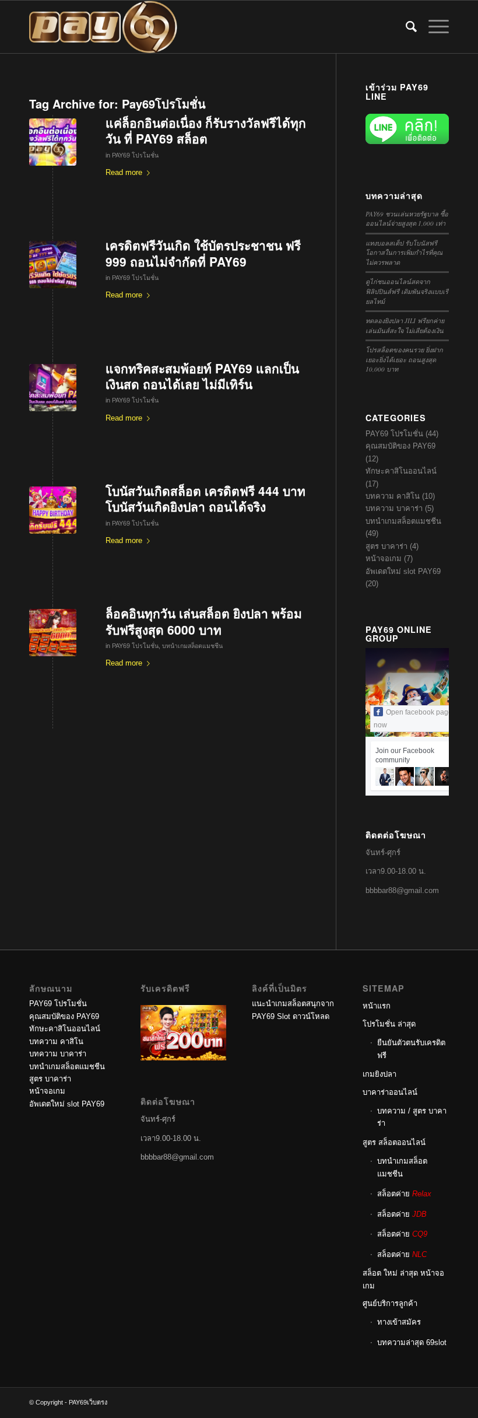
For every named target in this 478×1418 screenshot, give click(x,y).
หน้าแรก (377, 1006)
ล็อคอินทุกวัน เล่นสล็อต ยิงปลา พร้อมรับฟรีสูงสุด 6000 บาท (204, 621)
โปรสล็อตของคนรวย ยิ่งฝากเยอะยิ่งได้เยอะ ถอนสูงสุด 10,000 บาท (404, 359)
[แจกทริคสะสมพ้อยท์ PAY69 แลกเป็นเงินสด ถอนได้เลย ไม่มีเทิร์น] (52, 387)
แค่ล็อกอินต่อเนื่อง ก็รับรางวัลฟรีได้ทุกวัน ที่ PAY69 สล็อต (206, 130)
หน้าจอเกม (383, 558)
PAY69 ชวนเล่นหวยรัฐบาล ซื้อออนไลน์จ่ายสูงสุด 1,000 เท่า (406, 218)
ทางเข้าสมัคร (399, 1322)
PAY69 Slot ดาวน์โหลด (290, 1016)
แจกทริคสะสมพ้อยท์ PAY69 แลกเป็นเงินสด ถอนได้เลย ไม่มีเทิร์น (202, 376)
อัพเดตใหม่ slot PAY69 (403, 571)
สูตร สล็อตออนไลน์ (394, 1142)
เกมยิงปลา (379, 1074)
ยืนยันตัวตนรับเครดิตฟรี (411, 1048)
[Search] (405, 27)
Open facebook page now (413, 718)
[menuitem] (405, 27)
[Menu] (433, 27)
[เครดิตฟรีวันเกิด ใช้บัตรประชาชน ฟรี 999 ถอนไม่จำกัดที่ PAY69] (52, 264)
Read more (124, 172)
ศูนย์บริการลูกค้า (390, 1303)
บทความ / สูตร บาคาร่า (412, 1117)
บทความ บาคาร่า (394, 508)
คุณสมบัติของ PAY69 (400, 446)
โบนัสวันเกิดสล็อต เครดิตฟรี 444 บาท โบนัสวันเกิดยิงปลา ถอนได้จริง (205, 498)
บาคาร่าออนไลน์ (390, 1092)
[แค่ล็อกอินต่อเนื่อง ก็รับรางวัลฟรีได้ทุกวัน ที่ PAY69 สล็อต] (52, 142)
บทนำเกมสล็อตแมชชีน (192, 645)
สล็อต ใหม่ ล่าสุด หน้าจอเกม (403, 1279)
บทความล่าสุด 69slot (412, 1342)
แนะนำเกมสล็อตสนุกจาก (293, 1003)
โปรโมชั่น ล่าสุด (389, 1024)
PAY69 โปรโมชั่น (135, 155)
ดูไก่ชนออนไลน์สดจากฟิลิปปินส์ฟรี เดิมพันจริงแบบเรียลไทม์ (406, 291)
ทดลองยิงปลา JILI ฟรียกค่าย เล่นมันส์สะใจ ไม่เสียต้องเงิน (404, 325)
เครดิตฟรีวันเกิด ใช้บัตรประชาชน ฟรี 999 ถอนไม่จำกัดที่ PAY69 (203, 252)
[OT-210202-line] (52, 632)
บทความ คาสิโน (392, 496)
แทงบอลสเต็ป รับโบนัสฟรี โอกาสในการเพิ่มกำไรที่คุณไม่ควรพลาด (403, 253)
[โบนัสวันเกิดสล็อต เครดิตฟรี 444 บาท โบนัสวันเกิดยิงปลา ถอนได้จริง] (52, 510)
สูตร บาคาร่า (386, 546)
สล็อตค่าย (404, 1193)
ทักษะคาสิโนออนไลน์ (401, 471)
